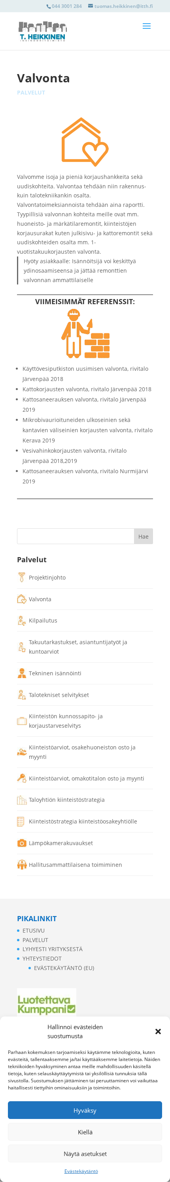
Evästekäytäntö (81, 1171)
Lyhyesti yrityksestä (53, 949)
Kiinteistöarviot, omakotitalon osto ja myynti (86, 778)
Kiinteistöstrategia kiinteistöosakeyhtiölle (83, 821)
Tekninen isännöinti (55, 673)
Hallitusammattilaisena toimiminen (75, 864)
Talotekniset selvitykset (59, 695)
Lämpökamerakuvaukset (61, 843)
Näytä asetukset (85, 1154)
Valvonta (40, 599)
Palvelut (31, 92)
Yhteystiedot (42, 958)
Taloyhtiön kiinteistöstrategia (67, 799)
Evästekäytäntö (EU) (64, 968)
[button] (158, 1031)
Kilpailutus (43, 620)
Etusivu (34, 930)
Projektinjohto (47, 577)
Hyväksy (85, 1110)
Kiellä (85, 1132)
